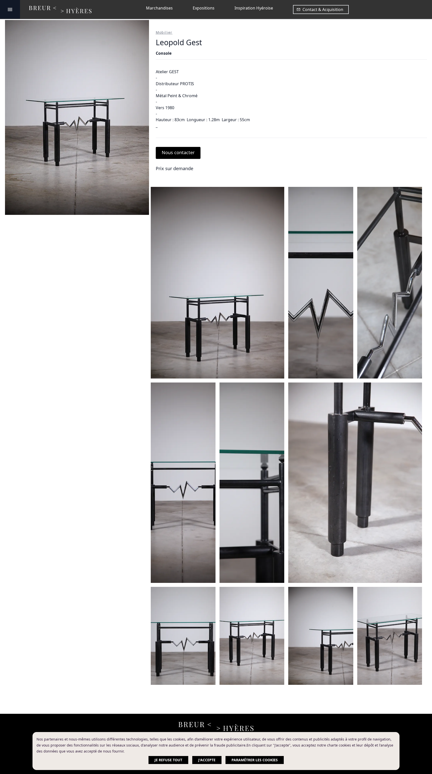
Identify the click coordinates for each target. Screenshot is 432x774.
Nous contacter (178, 152)
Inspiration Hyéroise (253, 8)
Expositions (203, 8)
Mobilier (164, 32)
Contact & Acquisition (322, 9)
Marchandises (159, 8)
